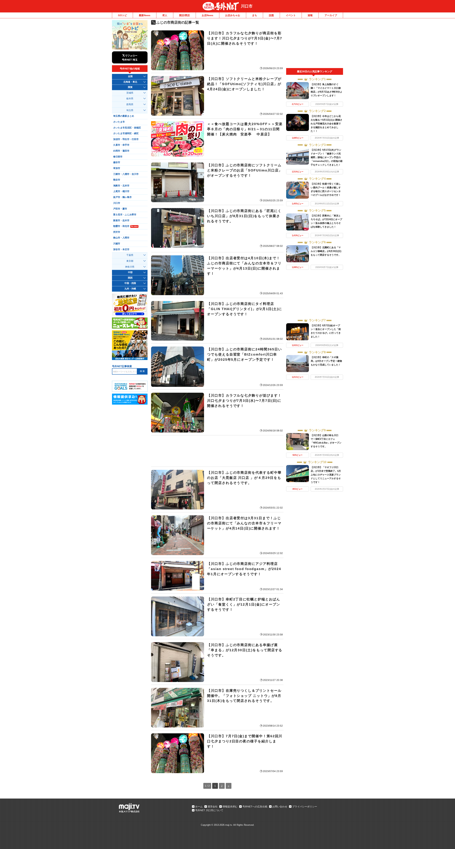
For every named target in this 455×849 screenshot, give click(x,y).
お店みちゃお (232, 15)
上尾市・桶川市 (121, 191)
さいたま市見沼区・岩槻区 (127, 128)
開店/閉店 (184, 15)
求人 (164, 15)
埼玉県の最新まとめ (123, 116)
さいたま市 (119, 122)
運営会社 (213, 806)
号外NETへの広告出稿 (254, 806)
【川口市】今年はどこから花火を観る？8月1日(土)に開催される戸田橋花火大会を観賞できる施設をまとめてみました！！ (326, 123)
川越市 (116, 243)
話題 (271, 15)
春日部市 (117, 156)
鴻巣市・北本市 (121, 185)
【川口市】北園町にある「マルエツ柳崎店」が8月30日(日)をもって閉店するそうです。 (326, 251)
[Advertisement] (217, 451)
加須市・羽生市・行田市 (126, 139)
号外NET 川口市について (209, 810)
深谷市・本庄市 (121, 249)
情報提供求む (230, 806)
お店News (207, 15)
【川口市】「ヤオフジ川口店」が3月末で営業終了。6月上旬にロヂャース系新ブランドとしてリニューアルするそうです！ (326, 474)
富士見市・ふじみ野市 (124, 214)
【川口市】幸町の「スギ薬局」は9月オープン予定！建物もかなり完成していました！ (326, 361)
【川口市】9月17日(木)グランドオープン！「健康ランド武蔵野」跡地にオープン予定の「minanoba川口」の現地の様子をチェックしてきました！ (326, 157)
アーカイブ (331, 15)
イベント (291, 15)
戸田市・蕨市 (120, 209)
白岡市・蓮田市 (121, 151)
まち (254, 15)
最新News (144, 15)
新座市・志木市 (121, 220)
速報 (310, 15)
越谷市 (116, 162)
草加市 (116, 168)
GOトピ (122, 15)
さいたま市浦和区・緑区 (126, 133)
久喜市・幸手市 (121, 145)
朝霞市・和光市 (125, 226)
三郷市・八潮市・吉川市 (126, 174)
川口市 (247, 6)
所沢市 (116, 232)
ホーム (199, 806)
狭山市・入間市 (121, 238)
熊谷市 (116, 180)
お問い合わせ (279, 806)
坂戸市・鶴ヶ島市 (122, 197)
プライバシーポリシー (304, 806)
